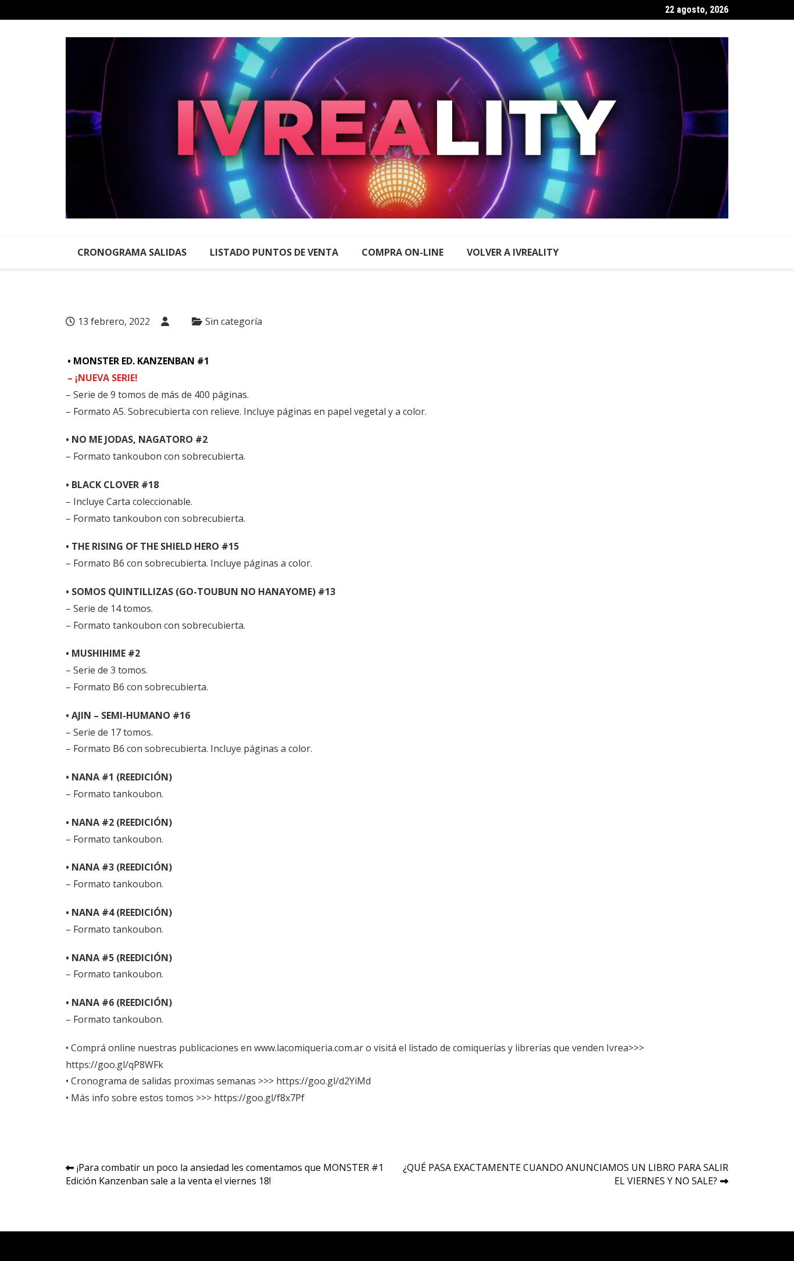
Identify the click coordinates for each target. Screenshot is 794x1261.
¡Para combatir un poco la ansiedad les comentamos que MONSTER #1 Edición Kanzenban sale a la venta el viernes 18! (225, 1174)
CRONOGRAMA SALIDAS (132, 252)
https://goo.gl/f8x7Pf (259, 1097)
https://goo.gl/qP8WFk (114, 1064)
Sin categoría (233, 321)
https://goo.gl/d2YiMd (323, 1080)
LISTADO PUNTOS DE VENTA (274, 252)
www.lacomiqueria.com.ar (308, 1047)
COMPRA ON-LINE (403, 252)
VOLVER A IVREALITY (513, 252)
